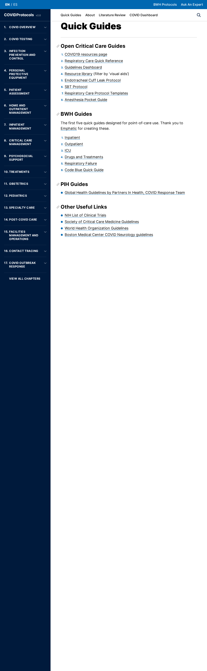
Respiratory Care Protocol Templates (96, 93)
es (15, 4)
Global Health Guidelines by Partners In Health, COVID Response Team (125, 192)
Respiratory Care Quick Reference (94, 61)
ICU (68, 150)
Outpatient (74, 144)
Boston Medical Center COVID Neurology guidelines (109, 235)
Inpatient (72, 137)
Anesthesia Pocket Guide (86, 100)
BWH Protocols (165, 4)
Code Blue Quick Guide (84, 170)
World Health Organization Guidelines (96, 228)
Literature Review (112, 15)
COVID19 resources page (86, 54)
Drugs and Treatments (84, 157)
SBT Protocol (76, 87)
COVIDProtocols (22, 15)
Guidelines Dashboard (83, 67)
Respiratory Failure (81, 163)
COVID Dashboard (144, 15)
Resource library (78, 74)
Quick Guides (71, 15)
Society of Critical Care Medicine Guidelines (102, 222)
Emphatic (69, 128)
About (90, 15)
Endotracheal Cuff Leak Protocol (93, 80)
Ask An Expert (192, 4)
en (7, 4)
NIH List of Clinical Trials (85, 215)
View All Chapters (24, 278)
